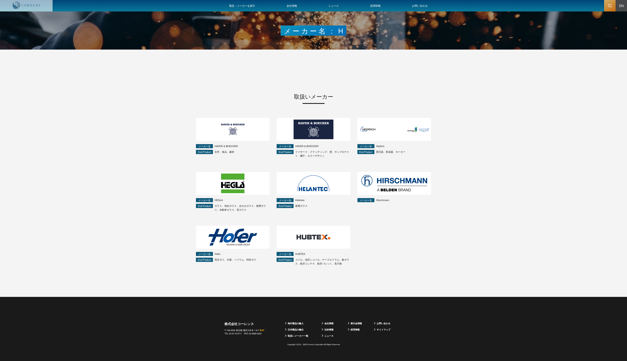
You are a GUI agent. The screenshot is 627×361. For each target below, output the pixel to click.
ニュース (333, 6)
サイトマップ (383, 329)
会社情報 (292, 6)
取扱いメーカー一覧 (298, 335)
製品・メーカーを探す (242, 6)
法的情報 (329, 329)
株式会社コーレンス (239, 323)
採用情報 (375, 6)
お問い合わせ (420, 6)
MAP (262, 330)
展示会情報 (356, 323)
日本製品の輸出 (296, 329)
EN (621, 5)
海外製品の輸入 (296, 323)
